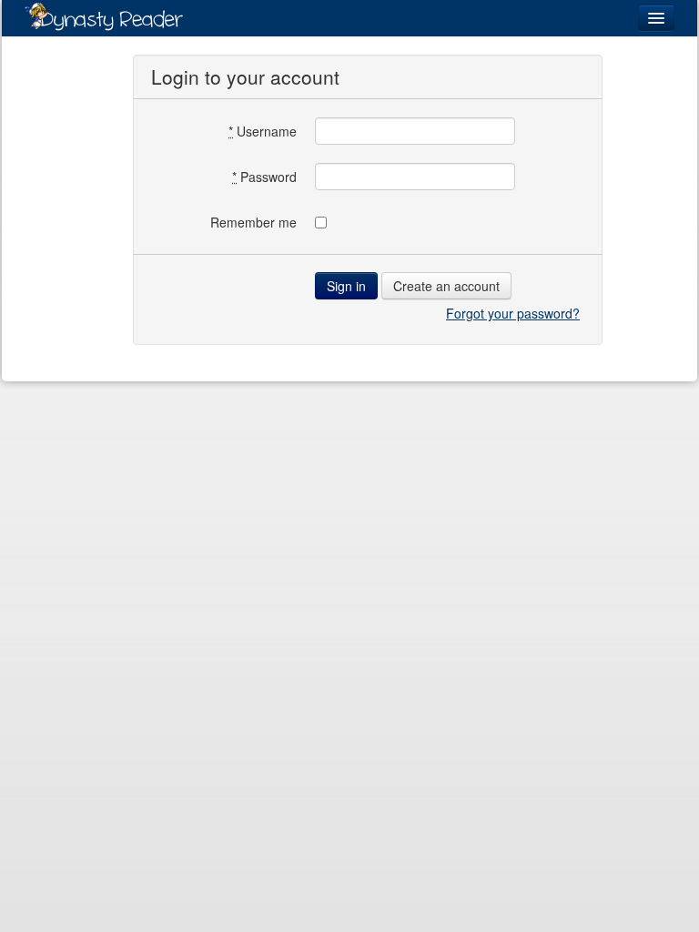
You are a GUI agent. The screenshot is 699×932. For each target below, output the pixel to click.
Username (262, 131)
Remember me (253, 222)
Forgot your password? (513, 313)
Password (264, 176)
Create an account (446, 286)
